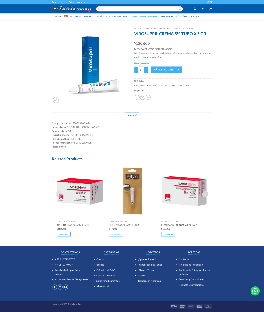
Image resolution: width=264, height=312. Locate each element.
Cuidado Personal (105, 275)
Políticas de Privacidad (191, 264)
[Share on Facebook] (137, 97)
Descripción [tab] (132, 115)
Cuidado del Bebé (105, 270)
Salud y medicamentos (108, 280)
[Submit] (180, 9)
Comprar (63, 234)
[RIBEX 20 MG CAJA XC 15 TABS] (132, 191)
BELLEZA (74, 16)
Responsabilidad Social (150, 264)
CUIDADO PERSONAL (116, 16)
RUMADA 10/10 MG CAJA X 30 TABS (179, 225)
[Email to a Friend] (148, 97)
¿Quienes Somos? (147, 259)
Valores (142, 275)
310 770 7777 (60, 2)
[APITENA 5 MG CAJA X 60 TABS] (80, 191)
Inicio (137, 28)
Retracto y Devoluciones (192, 284)
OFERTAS (56, 16)
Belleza (100, 264)
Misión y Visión (146, 270)
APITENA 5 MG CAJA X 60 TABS (73, 225)
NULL (144, 90)
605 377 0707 (78, 2)
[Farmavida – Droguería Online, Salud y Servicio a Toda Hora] (72, 9)
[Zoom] (56, 100)
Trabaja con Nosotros (149, 280)
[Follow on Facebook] (205, 2)
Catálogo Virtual (189, 16)
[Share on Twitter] (142, 97)
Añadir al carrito (166, 69)
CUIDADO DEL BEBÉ (92, 16)
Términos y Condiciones (191, 279)
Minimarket (102, 286)
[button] (255, 290)
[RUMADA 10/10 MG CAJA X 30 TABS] (184, 191)
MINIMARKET (168, 16)
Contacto (184, 259)
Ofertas (100, 259)
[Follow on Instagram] (208, 2)
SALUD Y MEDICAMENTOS (144, 16)
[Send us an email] (211, 2)
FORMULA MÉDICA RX (182, 28)
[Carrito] (210, 9)
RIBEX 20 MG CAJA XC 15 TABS (124, 225)
